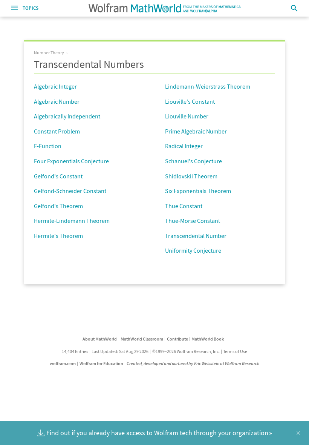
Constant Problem (57, 131)
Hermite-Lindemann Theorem (72, 220)
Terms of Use (235, 351)
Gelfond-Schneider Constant (70, 191)
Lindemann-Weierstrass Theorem (207, 86)
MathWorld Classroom (142, 339)
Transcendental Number (195, 235)
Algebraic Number (57, 101)
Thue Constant (183, 206)
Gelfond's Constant (58, 176)
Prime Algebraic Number (196, 131)
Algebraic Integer (55, 86)
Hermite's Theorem (58, 235)
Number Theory (49, 52)
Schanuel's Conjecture (193, 161)
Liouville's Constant (190, 101)
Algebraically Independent (67, 116)
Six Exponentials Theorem (198, 191)
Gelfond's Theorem (58, 206)
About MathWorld (100, 339)
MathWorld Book (207, 339)
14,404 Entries (75, 351)
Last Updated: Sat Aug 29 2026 (120, 351)
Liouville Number (186, 116)
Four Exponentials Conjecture (71, 161)
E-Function (47, 146)
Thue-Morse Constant (192, 220)
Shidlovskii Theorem (191, 176)
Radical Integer (184, 146)
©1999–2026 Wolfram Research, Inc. (186, 351)
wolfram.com (63, 363)
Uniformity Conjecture (193, 250)
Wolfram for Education (101, 363)
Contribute (177, 339)
